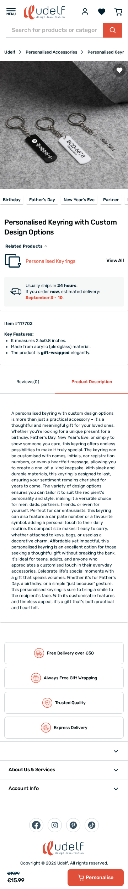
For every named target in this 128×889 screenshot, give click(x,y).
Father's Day (42, 199)
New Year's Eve (79, 199)
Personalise (99, 877)
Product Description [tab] (91, 381)
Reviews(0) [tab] (27, 381)
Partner (111, 199)
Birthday (12, 199)
